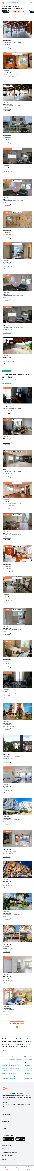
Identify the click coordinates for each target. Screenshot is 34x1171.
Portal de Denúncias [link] (7, 1145)
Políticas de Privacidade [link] (8, 1148)
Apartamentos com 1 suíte (8, 1070)
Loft (3, 1059)
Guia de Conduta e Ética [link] (8, 1155)
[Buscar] (26, 2)
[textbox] (16, 2)
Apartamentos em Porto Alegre (14, 1059)
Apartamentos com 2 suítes (9, 1073)
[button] (17, 1114)
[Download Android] (8, 1139)
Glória (25, 1059)
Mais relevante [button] (13, 18)
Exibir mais (4, 1050)
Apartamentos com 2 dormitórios (10, 1065)
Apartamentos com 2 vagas (9, 1078)
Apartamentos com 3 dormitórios (10, 1068)
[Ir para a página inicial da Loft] (4, 2)
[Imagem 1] (17, 36)
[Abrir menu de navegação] (31, 2)
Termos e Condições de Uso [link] (9, 1152)
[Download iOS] (20, 1139)
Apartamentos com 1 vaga (8, 1076)
